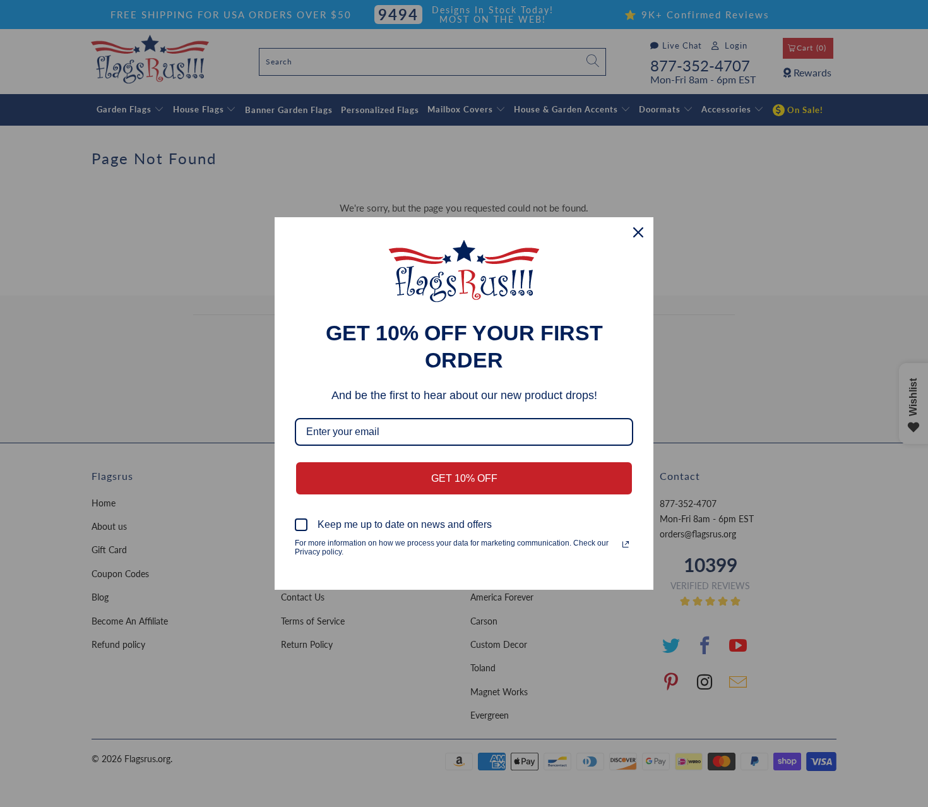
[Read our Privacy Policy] (625, 544)
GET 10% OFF (464, 478)
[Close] (638, 232)
